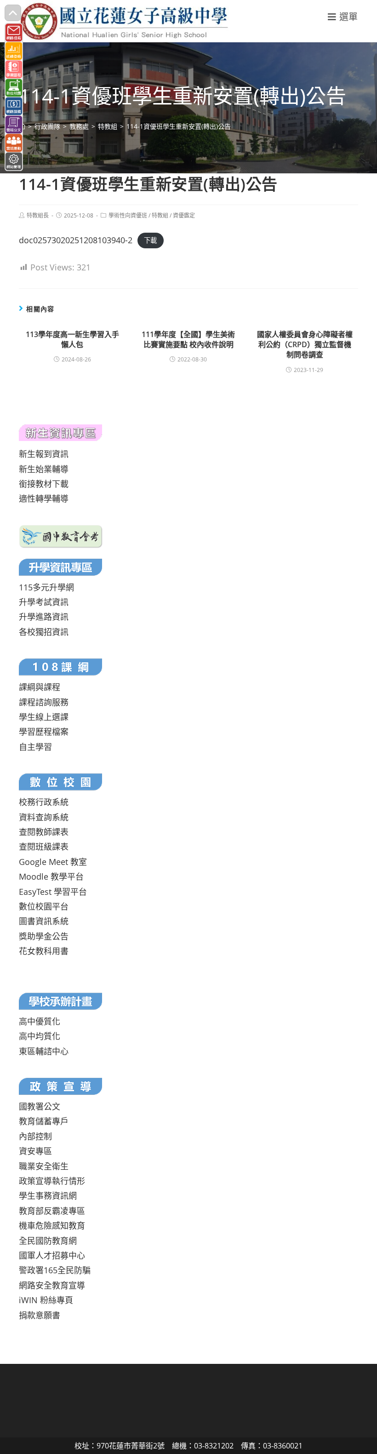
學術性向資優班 (128, 215)
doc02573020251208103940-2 (75, 240)
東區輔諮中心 (44, 1051)
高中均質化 (39, 1036)
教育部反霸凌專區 (52, 1210)
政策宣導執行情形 (52, 1180)
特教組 (160, 215)
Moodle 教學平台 (51, 876)
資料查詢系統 (44, 817)
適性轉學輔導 (44, 498)
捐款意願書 (39, 1315)
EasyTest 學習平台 (53, 891)
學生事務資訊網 (48, 1195)
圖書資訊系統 (44, 921)
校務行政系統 (44, 801)
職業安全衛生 (44, 1166)
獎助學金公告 (44, 936)
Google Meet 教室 (53, 861)
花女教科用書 (44, 950)
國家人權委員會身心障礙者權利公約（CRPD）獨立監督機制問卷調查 (305, 344)
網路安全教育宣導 (52, 1285)
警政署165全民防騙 (55, 1270)
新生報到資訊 (44, 453)
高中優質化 (39, 1021)
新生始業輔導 (44, 469)
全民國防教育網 (48, 1240)
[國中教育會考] (61, 535)
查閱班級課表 (44, 846)
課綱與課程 (39, 687)
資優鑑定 (184, 215)
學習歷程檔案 (44, 731)
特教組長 (38, 215)
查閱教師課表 (44, 831)
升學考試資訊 (44, 601)
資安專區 (35, 1150)
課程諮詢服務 (44, 702)
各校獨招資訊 (44, 631)
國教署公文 (39, 1106)
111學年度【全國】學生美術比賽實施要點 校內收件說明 (188, 339)
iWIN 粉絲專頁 (46, 1299)
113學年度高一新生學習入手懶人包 (72, 339)
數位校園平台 (44, 906)
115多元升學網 (46, 587)
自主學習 (35, 746)
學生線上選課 (44, 716)
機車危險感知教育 (52, 1225)
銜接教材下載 (44, 483)
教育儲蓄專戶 (44, 1121)
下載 (150, 240)
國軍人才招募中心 (52, 1255)
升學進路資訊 (44, 616)
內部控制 (35, 1136)
